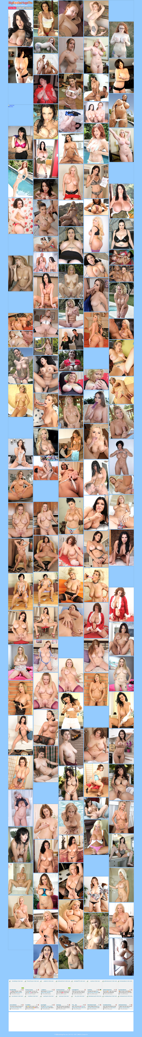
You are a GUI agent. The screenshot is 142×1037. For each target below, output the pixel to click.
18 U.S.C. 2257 (73, 1034)
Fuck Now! (29, 8)
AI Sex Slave (12, 8)
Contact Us (85, 1034)
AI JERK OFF (20, 8)
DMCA (79, 1034)
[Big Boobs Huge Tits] (20, 3)
